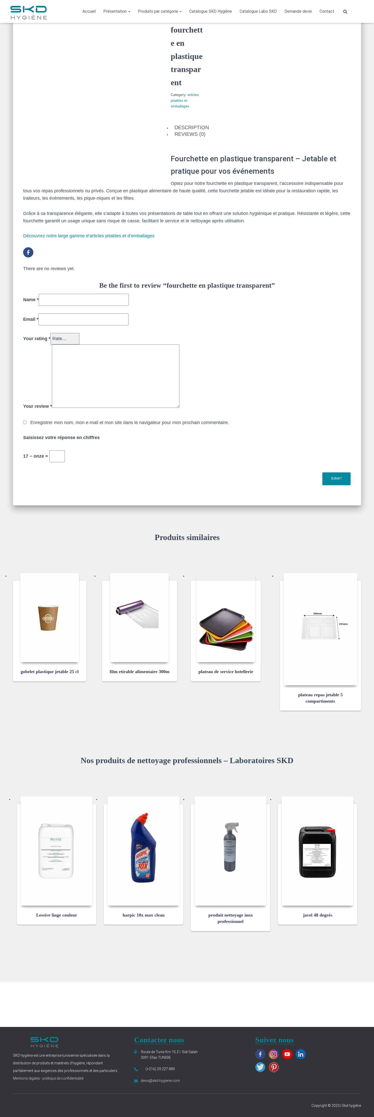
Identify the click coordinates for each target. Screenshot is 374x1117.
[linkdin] (302, 1054)
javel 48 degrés (317, 915)
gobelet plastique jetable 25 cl (50, 671)
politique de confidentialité (62, 1078)
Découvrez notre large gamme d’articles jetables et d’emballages (88, 235)
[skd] (28, 11)
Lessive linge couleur (56, 915)
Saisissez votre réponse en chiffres (61, 437)
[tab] (187, 127)
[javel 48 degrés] (317, 851)
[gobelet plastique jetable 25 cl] (49, 617)
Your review (37, 406)
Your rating (36, 338)
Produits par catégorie (158, 11)
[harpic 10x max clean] (143, 851)
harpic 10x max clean (144, 915)
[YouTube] (288, 1054)
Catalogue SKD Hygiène (210, 11)
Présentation (115, 11)
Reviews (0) (190, 134)
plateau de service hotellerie (225, 671)
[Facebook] (29, 252)
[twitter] (261, 1067)
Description (192, 127)
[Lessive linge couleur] (56, 851)
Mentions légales (27, 1078)
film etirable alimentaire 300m (139, 671)
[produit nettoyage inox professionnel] (230, 851)
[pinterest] (275, 1067)
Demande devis (298, 11)
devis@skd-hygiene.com (160, 1081)
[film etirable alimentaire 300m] (139, 617)
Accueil (89, 11)
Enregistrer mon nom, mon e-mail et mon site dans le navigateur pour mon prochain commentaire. (129, 422)
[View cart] (358, 11)
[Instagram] (275, 1054)
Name (31, 299)
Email (30, 319)
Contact (327, 11)
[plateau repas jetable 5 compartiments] (320, 629)
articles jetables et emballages (185, 100)
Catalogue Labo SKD (258, 11)
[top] (363, 1106)
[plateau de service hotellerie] (226, 617)
